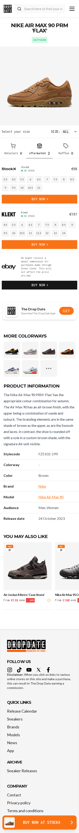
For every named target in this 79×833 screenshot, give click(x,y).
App (10, 750)
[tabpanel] (39, 227)
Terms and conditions (25, 810)
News (12, 742)
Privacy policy (19, 802)
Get (66, 311)
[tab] (13, 149)
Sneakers (15, 719)
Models (13, 734)
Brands (13, 726)
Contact (14, 794)
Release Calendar (22, 711)
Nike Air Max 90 (50, 497)
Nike (42, 486)
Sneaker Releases (22, 770)
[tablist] (39, 149)
